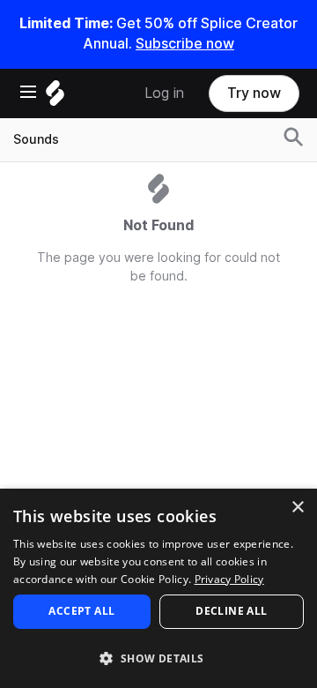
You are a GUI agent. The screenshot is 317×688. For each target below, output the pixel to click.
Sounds (36, 139)
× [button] (297, 507)
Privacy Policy (229, 579)
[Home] (55, 97)
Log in (164, 93)
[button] (158, 657)
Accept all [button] (81, 610)
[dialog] (158, 588)
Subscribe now (185, 43)
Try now (254, 93)
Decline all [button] (231, 610)
